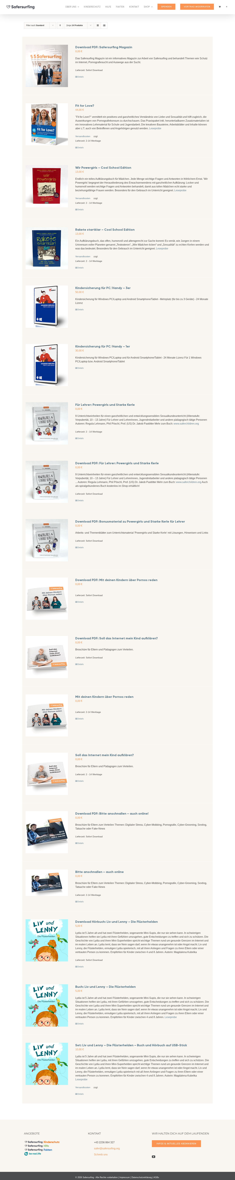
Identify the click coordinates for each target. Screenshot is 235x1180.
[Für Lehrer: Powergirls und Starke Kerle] (47, 423)
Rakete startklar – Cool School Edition (105, 229)
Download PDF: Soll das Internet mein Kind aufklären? (116, 638)
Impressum (124, 1177)
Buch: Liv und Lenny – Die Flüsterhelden (105, 987)
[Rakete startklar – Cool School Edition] (47, 248)
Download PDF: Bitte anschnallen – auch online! (112, 813)
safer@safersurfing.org (107, 1148)
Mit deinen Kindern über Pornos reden (104, 697)
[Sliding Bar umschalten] (226, 6)
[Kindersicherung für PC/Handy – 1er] (47, 365)
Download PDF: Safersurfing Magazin (103, 47)
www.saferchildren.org (186, 423)
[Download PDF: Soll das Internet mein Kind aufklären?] (47, 657)
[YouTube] (153, 1156)
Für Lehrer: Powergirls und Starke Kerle (105, 405)
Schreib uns (101, 1154)
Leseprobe (155, 128)
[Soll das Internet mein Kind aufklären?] (47, 774)
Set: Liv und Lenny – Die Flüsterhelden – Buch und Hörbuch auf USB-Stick (131, 1045)
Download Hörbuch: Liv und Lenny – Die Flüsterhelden (116, 922)
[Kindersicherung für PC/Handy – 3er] (47, 306)
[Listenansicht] (104, 25)
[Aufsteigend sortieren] (60, 25)
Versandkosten (82, 136)
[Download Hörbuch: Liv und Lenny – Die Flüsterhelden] (47, 940)
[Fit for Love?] (47, 124)
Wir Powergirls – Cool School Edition (103, 168)
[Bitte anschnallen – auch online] (47, 882)
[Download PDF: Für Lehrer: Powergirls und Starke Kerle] (47, 482)
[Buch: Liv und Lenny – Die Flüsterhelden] (47, 1005)
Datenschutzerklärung (142, 1177)
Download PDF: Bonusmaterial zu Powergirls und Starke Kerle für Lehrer (130, 521)
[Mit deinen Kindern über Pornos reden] (47, 715)
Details (81, 77)
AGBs (156, 1177)
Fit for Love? (84, 106)
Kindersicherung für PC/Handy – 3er (103, 288)
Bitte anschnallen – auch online (99, 872)
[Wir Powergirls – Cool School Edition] (47, 186)
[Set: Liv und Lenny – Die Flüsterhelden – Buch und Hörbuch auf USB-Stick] (47, 1064)
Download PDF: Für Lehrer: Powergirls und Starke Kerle (117, 463)
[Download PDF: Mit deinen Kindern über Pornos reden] (47, 599)
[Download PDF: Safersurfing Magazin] (47, 66)
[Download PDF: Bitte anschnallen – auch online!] (47, 832)
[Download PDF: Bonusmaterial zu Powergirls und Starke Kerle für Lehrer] (47, 540)
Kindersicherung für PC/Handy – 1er (102, 346)
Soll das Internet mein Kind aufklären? (104, 755)
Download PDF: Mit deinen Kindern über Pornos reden (116, 580)
